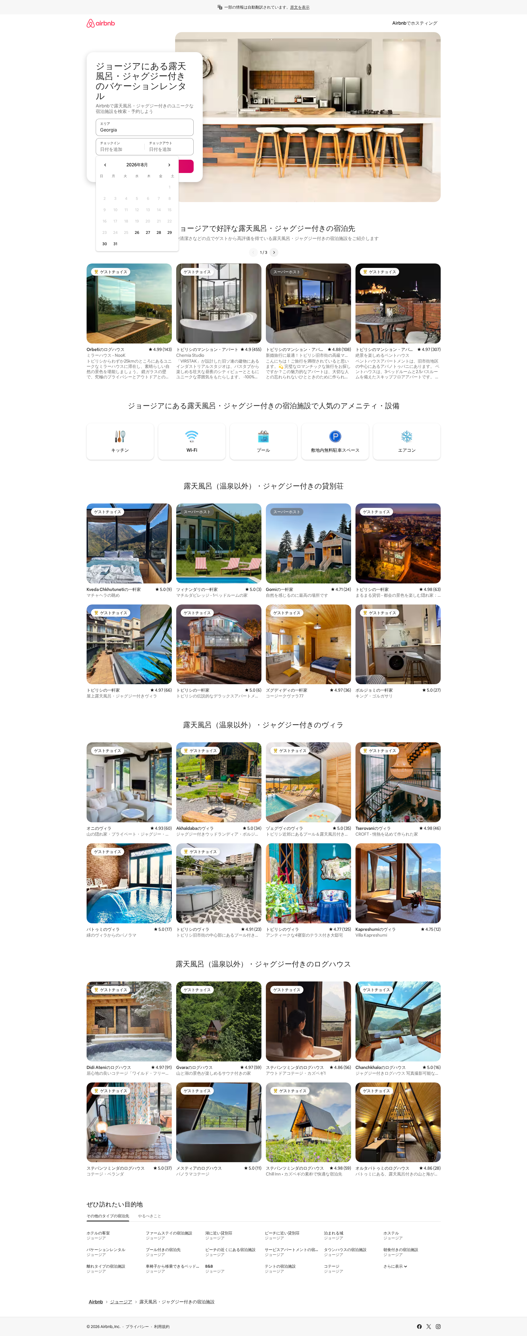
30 (104, 243)
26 (137, 232)
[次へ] (273, 252)
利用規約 (162, 1326)
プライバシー (137, 1326)
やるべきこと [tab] (149, 1215)
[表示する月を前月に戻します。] (105, 165)
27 (148, 232)
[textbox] (120, 149)
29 (169, 232)
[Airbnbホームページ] (101, 23)
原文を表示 (300, 7)
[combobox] (144, 129)
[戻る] (253, 252)
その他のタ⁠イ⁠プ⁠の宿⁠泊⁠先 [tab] (108, 1215)
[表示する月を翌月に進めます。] (169, 165)
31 (115, 243)
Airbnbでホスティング (414, 23)
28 (159, 232)
